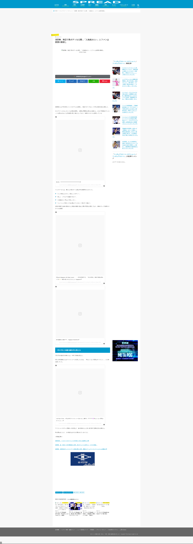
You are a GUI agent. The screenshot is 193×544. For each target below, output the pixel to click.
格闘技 (97, 5)
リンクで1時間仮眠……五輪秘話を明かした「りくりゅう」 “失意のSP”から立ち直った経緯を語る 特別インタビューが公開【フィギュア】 (130, 109)
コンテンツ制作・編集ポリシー (68, 529)
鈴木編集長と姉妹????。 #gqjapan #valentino (67, 339)
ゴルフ (89, 5)
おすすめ (57, 5)
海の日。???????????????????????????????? (68, 182)
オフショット (59, 492)
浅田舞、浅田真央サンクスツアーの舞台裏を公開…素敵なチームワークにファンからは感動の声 (81, 449)
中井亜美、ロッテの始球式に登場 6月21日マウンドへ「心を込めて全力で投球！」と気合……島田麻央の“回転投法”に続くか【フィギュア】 (130, 145)
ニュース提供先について (82, 529)
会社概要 (57, 529)
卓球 (105, 5)
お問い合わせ (123, 529)
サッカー (114, 5)
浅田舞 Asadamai (72, 184)
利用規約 (92, 529)
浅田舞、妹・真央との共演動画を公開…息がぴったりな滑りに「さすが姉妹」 (76, 445)
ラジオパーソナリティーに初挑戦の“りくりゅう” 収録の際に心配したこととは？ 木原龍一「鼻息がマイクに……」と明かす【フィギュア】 (130, 71)
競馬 (65, 5)
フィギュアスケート (69, 492)
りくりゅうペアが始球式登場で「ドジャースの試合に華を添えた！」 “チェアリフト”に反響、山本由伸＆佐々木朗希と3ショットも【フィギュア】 (130, 120)
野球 (74, 5)
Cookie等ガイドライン (113, 529)
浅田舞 (82, 492)
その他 (133, 5)
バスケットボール (124, 5)
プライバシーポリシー (101, 529)
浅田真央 (77, 492)
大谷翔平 (82, 5)
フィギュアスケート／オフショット (125, 61)
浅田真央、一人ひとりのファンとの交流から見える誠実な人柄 (72, 440)
